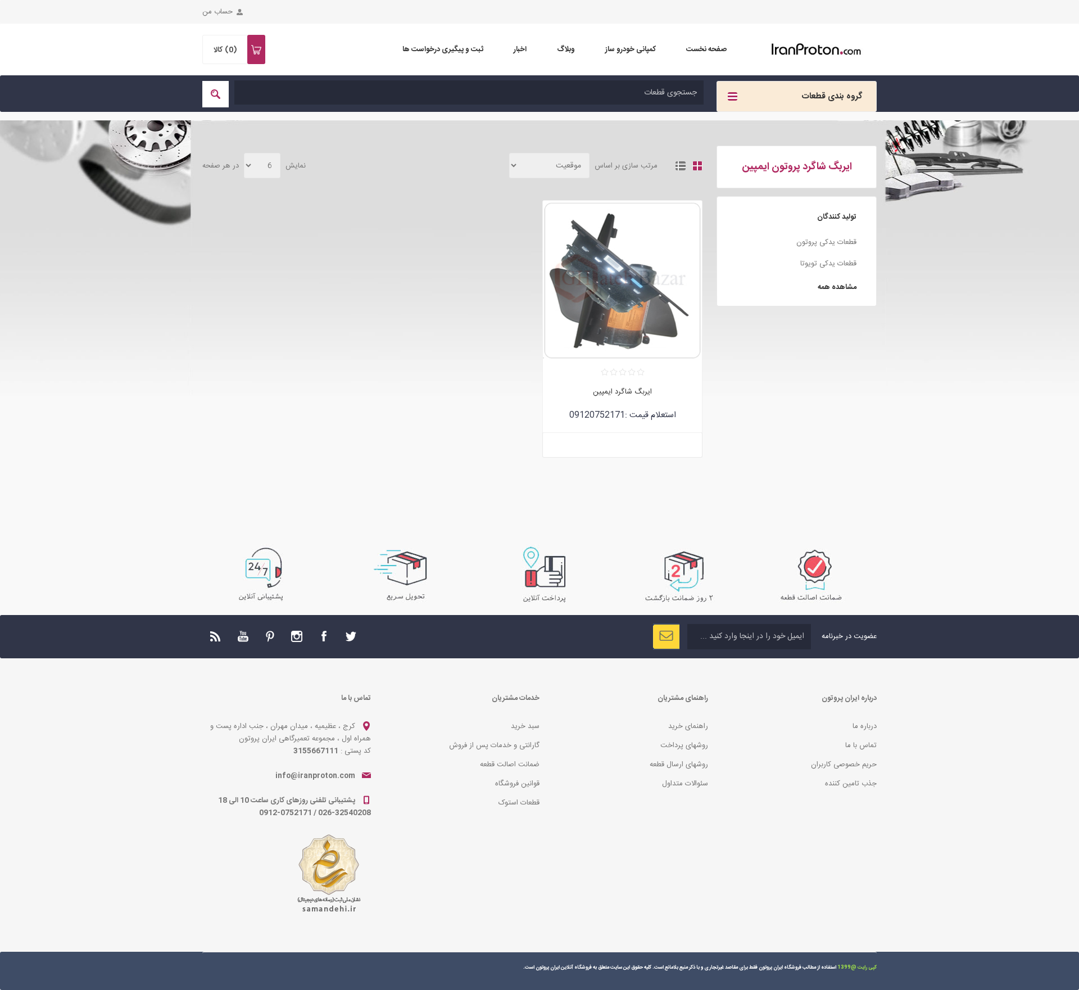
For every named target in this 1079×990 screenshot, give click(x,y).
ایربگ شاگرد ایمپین (622, 392)
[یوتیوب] (243, 636)
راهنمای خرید (688, 726)
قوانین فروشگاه (517, 783)
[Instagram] (297, 636)
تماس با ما (861, 745)
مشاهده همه (837, 287)
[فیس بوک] (324, 636)
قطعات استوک (519, 803)
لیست (680, 165)
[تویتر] (351, 636)
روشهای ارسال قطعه (679, 764)
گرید (697, 165)
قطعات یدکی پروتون (826, 242)
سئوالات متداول (685, 783)
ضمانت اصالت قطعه (510, 764)
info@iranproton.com (315, 776)
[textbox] (469, 92)
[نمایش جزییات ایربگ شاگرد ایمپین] (622, 280)
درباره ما (865, 726)
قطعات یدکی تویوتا (828, 263)
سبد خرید (525, 726)
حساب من (217, 12)
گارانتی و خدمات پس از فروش (494, 745)
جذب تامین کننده (851, 783)
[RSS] (216, 636)
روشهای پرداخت (684, 745)
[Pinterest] (270, 636)
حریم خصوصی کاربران (844, 764)
